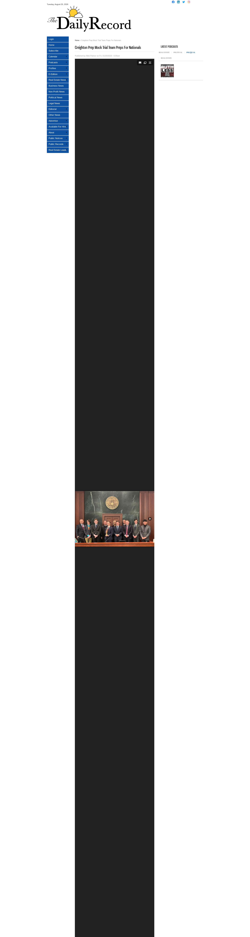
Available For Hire (56, 126)
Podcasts (52, 62)
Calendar (52, 56)
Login (51, 39)
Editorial (52, 109)
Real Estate (164, 52)
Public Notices (55, 138)
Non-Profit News (57, 91)
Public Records (55, 144)
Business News (56, 86)
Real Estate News (56, 80)
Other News (54, 115)
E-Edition (52, 74)
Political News (55, 97)
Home (51, 45)
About (50, 132)
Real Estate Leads (56, 150)
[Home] (89, 33)
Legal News (54, 103)
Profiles (51, 68)
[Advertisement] (178, 24)
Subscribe (53, 51)
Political (178, 52)
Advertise (52, 121)
